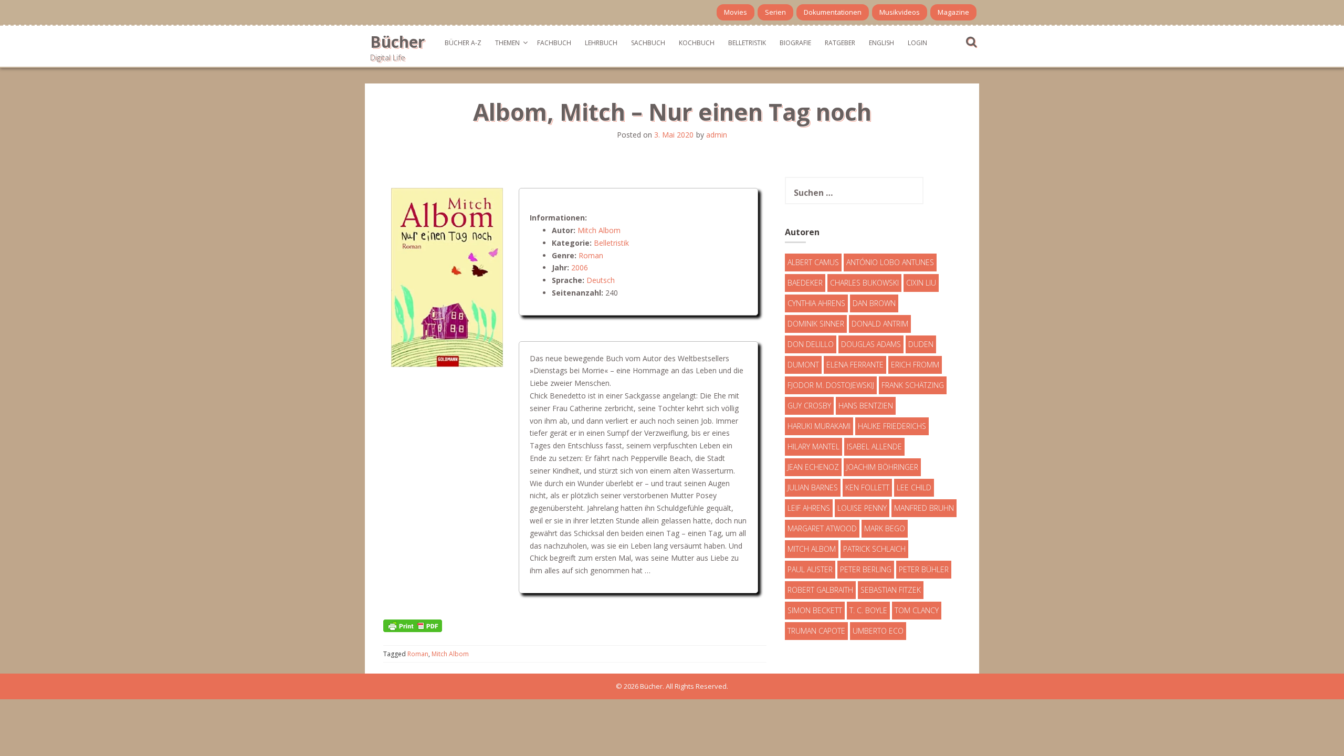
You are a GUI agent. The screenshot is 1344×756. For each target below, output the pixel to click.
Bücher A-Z (463, 42)
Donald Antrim (880, 324)
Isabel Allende (874, 447)
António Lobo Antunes (890, 262)
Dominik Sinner (816, 324)
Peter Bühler (924, 569)
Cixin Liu (921, 283)
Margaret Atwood (822, 528)
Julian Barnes (813, 487)
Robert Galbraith (820, 590)
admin (716, 135)
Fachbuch (554, 42)
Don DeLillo (811, 344)
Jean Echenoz (813, 467)
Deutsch (600, 280)
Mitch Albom (599, 230)
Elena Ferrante (855, 365)
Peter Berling (865, 569)
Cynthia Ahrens (816, 303)
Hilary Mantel (813, 447)
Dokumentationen (833, 12)
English (881, 42)
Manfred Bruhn (924, 508)
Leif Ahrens (809, 508)
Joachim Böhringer (882, 467)
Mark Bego (884, 528)
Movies (735, 12)
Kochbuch (697, 42)
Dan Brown (874, 303)
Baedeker (805, 283)
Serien (775, 12)
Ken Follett (867, 487)
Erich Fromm (915, 365)
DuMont (803, 365)
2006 (579, 267)
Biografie (795, 42)
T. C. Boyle (868, 610)
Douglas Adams (871, 344)
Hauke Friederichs (892, 426)
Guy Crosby (809, 406)
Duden (920, 344)
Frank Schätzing (912, 385)
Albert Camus (813, 262)
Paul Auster (810, 569)
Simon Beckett (815, 610)
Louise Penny (862, 508)
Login (917, 42)
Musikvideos (899, 12)
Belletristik (747, 42)
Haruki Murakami (819, 426)
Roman (591, 255)
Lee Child (914, 487)
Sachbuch (648, 42)
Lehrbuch (601, 42)
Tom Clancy (917, 610)
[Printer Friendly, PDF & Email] (412, 625)
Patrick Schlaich (874, 549)
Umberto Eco (878, 631)
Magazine (953, 12)
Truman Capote (816, 631)
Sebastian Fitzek (890, 590)
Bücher (397, 41)
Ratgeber (840, 42)
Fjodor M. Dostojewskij (831, 385)
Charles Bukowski (864, 283)
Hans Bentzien (865, 406)
